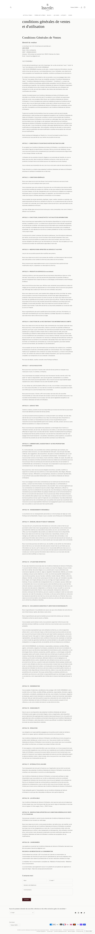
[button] (10, 7)
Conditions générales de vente (60, 931)
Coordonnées (50, 931)
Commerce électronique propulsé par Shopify (39, 929)
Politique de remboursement (56, 929)
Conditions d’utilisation (81, 929)
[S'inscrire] (32, 912)
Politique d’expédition (41, 931)
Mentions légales (71, 931)
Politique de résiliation (81, 931)
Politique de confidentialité (69, 929)
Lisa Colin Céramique (25, 929)
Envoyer (26, 899)
